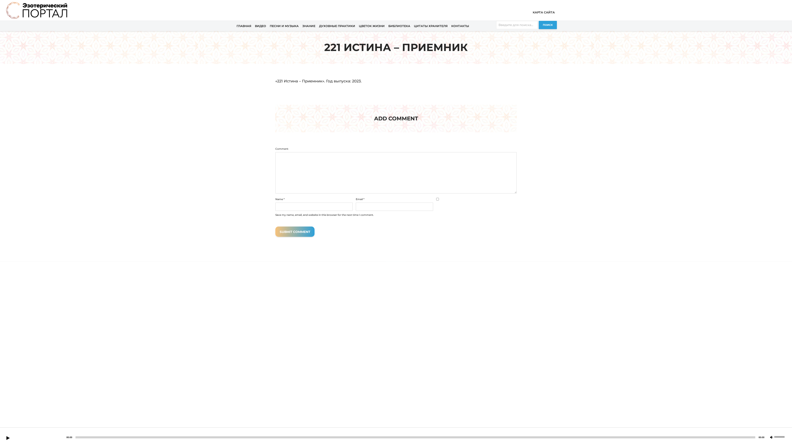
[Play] (8, 438)
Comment (281, 149)
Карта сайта (544, 12)
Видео (260, 26)
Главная (244, 26)
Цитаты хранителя (431, 26)
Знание (308, 26)
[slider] (780, 436)
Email (360, 199)
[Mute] (771, 437)
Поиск (548, 24)
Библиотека (399, 26)
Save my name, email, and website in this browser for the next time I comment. (324, 215)
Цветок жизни (372, 26)
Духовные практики (337, 26)
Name (280, 199)
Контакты (460, 26)
